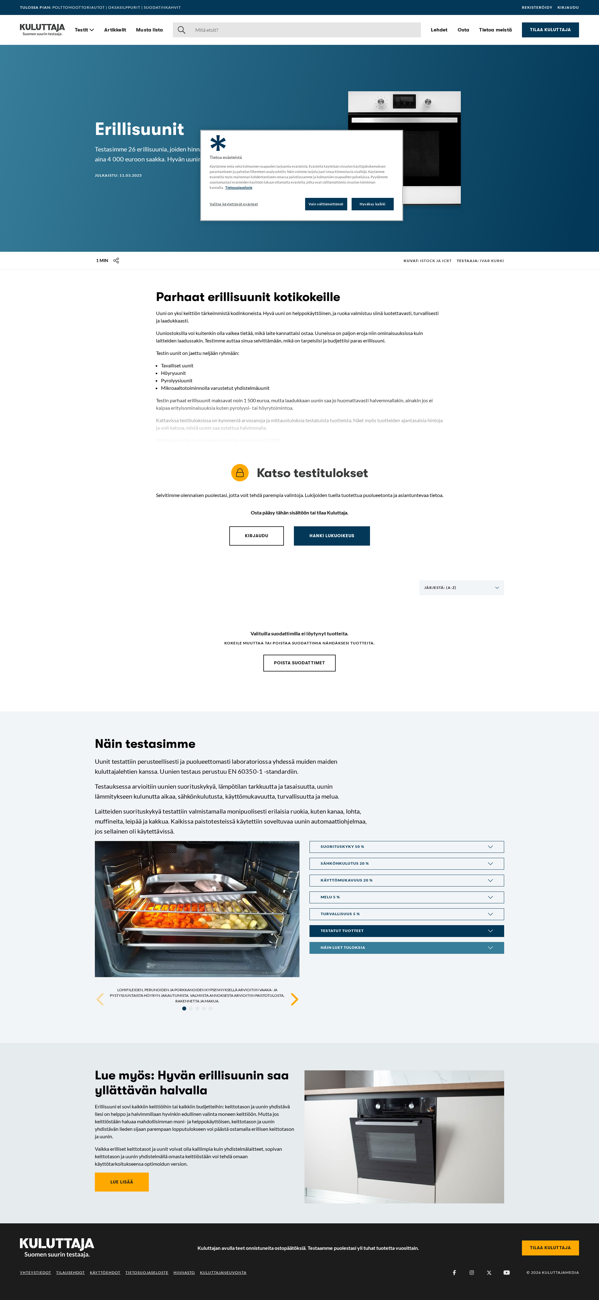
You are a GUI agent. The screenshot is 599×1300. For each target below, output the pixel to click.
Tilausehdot (70, 1272)
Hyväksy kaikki (373, 204)
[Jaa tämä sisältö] (116, 260)
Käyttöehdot (105, 1272)
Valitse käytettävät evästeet (234, 204)
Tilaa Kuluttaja (550, 29)
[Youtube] (506, 1272)
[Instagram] (471, 1272)
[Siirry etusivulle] (42, 30)
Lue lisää (121, 1181)
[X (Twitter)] (489, 1272)
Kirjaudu (568, 7)
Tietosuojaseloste (146, 1272)
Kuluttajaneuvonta (223, 1272)
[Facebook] (454, 1272)
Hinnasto (184, 1272)
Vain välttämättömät (326, 204)
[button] (407, 846)
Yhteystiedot (35, 1272)
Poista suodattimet (299, 662)
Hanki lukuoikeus (331, 535)
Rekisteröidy (537, 7)
